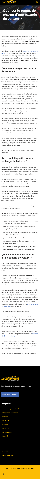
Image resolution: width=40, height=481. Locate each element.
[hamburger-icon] (30, 2)
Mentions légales (8, 456)
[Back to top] (3, 474)
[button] (37, 2)
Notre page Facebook (9, 394)
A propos (5, 451)
